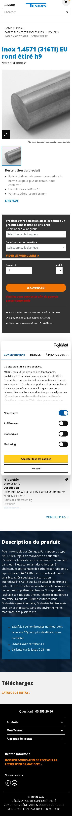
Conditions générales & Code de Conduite (34, 805)
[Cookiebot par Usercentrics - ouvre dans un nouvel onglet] (53, 345)
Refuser (36, 468)
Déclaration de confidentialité (34, 801)
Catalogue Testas (15, 692)
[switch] (63, 423)
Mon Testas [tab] (14, 730)
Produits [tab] (12, 722)
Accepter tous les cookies (36, 458)
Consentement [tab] (14, 354)
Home (8, 28)
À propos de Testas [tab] (19, 739)
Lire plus (11, 201)
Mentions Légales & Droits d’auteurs (34, 809)
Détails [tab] (35, 354)
